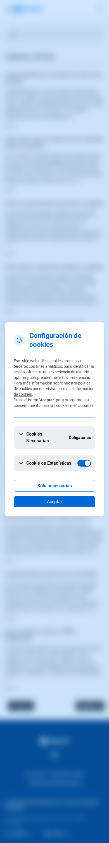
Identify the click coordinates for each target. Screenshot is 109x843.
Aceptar (54, 501)
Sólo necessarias (54, 485)
